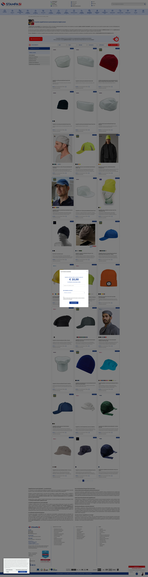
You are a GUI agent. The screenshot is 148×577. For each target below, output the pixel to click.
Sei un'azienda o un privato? (68, 290)
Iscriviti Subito (74, 302)
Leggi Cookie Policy (9, 569)
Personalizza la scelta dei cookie (21, 569)
